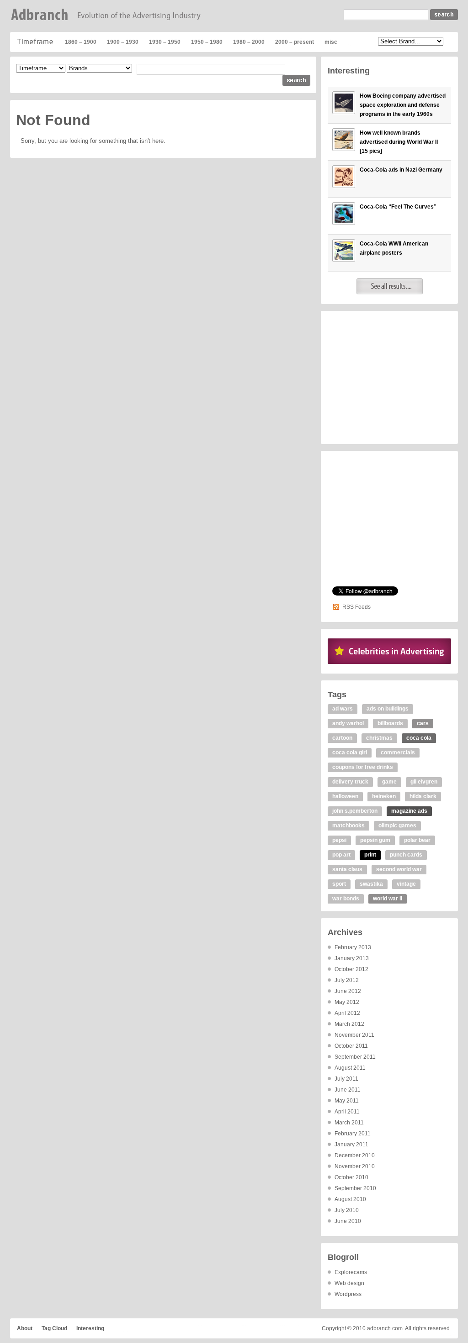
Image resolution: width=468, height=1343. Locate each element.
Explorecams (351, 1272)
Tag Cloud (54, 1328)
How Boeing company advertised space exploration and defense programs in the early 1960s (403, 105)
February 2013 (353, 947)
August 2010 (350, 1199)
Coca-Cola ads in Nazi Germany (401, 170)
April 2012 (347, 1013)
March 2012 (349, 1024)
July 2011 (346, 1079)
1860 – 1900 (80, 42)
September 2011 (355, 1057)
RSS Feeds (356, 607)
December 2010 (355, 1155)
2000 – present (294, 42)
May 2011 (347, 1100)
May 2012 (347, 1002)
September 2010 (355, 1188)
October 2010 (351, 1177)
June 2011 (348, 1090)
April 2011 (347, 1111)
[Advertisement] (389, 377)
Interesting (90, 1328)
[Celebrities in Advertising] (389, 662)
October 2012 (351, 969)
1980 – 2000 (249, 42)
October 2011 (351, 1046)
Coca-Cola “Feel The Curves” (398, 207)
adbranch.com (385, 1328)
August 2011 (350, 1068)
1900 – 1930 (122, 42)
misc (330, 42)
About (24, 1328)
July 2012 (347, 980)
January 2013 (352, 958)
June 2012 (348, 991)
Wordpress (348, 1294)
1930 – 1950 (165, 42)
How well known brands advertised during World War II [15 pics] (399, 142)
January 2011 (351, 1144)
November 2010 (355, 1166)
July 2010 (347, 1210)
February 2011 (353, 1133)
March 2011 (349, 1122)
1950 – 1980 (207, 42)
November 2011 (354, 1035)
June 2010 (348, 1221)
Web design (349, 1283)
